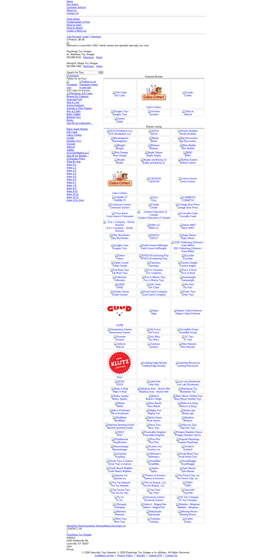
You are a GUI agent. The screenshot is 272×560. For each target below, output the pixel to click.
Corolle (70, 138)
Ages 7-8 (71, 185)
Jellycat (71, 146)
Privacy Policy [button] (125, 555)
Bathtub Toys (74, 117)
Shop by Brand (75, 27)
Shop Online (73, 19)
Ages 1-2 (71, 167)
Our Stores (72, 4)
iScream (71, 143)
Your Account (74, 36)
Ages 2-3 (71, 170)
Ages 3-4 (71, 173)
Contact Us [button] (171, 555)
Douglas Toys (74, 140)
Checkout (96, 36)
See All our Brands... (78, 155)
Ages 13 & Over (75, 200)
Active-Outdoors (75, 105)
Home (70, 1)
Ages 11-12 (73, 197)
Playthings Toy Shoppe (79, 534)
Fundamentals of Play (78, 22)
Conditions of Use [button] (104, 555)
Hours (99, 57)
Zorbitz (70, 149)
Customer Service (76, 7)
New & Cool (73, 102)
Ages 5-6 (71, 179)
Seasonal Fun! (74, 99)
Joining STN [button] (155, 555)
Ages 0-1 (71, 164)
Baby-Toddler (74, 114)
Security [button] (140, 555)
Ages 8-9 (71, 188)
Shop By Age (74, 161)
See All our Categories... (80, 123)
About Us (72, 10)
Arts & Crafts (74, 111)
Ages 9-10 (72, 191)
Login (86, 36)
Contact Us (73, 13)
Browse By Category (78, 96)
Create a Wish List (76, 30)
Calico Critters (74, 135)
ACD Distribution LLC (78, 152)
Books (70, 120)
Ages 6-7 (71, 182)
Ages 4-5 (71, 176)
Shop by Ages (74, 25)
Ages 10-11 (73, 194)
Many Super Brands (77, 129)
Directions (88, 57)
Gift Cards (72, 132)
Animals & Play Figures (79, 108)
